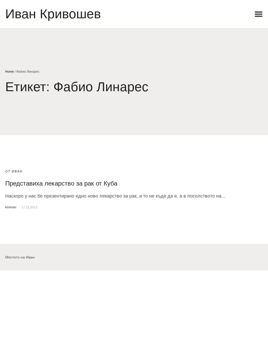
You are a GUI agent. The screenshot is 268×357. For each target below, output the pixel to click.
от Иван (14, 171)
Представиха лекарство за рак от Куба (61, 183)
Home (9, 71)
